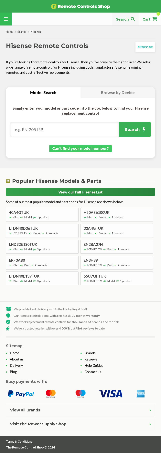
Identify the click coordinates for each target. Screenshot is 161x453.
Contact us (92, 372)
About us (17, 359)
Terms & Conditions (19, 441)
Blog (13, 372)
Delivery (16, 365)
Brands (21, 31)
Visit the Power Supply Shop (38, 424)
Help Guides (93, 365)
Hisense (35, 31)
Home (9, 31)
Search (132, 129)
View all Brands (25, 410)
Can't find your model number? (80, 148)
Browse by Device (118, 92)
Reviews (90, 359)
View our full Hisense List (80, 192)
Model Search (43, 92)
